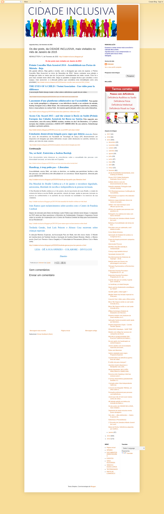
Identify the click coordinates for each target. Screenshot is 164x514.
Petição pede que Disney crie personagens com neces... (118, 262)
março (111, 168)
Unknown (110, 64)
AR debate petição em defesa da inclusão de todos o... (119, 402)
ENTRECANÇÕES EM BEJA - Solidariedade (118, 247)
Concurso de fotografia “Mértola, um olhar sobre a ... (120, 388)
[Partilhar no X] (60, 263)
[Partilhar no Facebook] (62, 263)
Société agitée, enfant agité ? (117, 292)
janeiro (111, 432)
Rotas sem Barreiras (115, 350)
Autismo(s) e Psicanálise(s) (117, 420)
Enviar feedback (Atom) (45, 334)
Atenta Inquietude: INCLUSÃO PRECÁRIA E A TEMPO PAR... (119, 370)
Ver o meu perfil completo (113, 67)
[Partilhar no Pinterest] (65, 263)
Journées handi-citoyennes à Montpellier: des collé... (117, 366)
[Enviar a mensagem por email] (55, 263)
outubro (111, 148)
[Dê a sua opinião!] (58, 263)
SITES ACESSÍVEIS (111, 461)
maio (110, 162)
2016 (109, 137)
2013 (109, 439)
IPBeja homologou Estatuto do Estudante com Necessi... (118, 312)
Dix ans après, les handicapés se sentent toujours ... (119, 342)
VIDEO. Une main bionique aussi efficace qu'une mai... (119, 205)
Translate (130, 453)
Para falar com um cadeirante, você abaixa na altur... (119, 228)
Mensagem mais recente (38, 330)
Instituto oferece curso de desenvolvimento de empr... (118, 183)
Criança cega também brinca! (118, 251)
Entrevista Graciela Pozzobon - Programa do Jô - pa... (118, 271)
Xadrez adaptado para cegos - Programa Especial (118, 354)
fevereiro (112, 170)
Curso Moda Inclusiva (115, 232)
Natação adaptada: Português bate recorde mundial (119, 187)
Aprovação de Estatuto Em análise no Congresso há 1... (120, 235)
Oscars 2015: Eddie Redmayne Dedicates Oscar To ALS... (118, 178)
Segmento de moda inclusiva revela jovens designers (120, 411)
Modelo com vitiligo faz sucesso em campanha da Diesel (119, 333)
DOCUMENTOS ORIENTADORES (112, 454)
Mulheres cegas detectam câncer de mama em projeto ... (120, 201)
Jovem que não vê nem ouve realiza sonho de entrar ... (120, 397)
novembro (112, 145)
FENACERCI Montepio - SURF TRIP (120, 329)
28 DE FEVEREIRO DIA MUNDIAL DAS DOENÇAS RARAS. (121, 174)
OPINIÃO (109, 450)
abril (110, 165)
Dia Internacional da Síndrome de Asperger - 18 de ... (119, 258)
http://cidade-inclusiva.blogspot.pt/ (71, 56)
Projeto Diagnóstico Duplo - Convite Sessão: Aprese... (120, 325)
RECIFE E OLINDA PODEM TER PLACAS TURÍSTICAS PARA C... (119, 337)
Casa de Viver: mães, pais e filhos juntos (121, 299)
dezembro (112, 142)
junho (111, 159)
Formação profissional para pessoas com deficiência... (120, 393)
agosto (111, 153)
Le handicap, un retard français (118, 284)
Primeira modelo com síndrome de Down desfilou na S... (119, 316)
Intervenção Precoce (115, 244)
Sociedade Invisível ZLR (116, 254)
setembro (112, 151)
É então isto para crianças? (117, 362)
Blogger (93, 486)
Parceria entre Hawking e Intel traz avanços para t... (119, 375)
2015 (109, 140)
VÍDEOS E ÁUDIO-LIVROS (112, 466)
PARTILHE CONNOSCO (111, 472)
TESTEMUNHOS (112, 469)
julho (110, 156)
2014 (109, 436)
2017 (109, 134)
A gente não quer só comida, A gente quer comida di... (120, 280)
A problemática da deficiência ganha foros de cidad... (120, 358)
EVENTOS (110, 458)
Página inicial (65, 330)
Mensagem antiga (91, 330)
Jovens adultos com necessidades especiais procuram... (119, 346)
